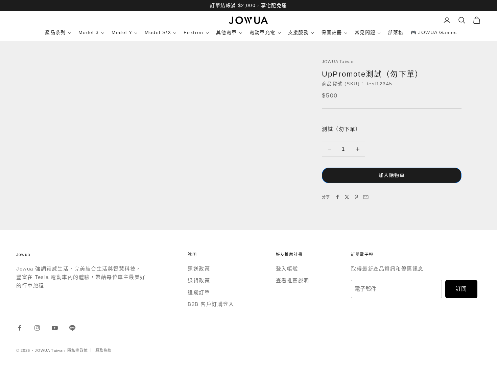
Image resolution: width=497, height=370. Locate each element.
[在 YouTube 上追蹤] (54, 327)
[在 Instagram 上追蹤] (37, 327)
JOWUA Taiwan (338, 61)
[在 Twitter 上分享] (347, 197)
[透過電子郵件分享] (366, 197)
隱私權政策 (77, 350)
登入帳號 (287, 269)
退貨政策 (199, 280)
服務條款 (103, 350)
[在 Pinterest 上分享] (356, 197)
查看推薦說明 (292, 280)
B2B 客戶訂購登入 (211, 304)
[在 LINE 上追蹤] (72, 327)
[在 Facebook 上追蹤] (19, 327)
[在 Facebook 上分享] (337, 197)
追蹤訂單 (199, 292)
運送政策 (199, 269)
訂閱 (461, 289)
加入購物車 (392, 175)
